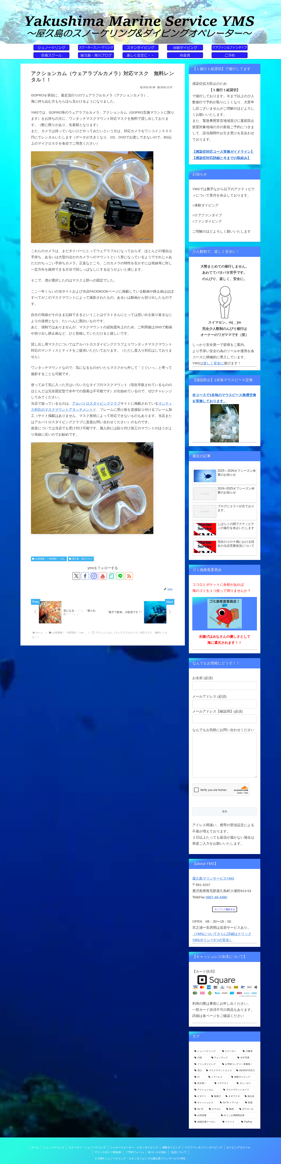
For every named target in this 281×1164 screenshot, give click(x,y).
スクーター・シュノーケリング (87, 1147)
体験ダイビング (171, 1147)
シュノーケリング (53, 1147)
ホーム (35, 1147)
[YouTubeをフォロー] (102, 576)
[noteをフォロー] (111, 576)
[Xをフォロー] (76, 576)
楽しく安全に (213, 363)
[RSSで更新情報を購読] (129, 576)
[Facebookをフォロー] (85, 576)
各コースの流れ (157, 1152)
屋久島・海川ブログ (82, 558)
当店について (179, 1152)
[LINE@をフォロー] (120, 576)
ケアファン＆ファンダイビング (203, 1147)
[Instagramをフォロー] (94, 576)
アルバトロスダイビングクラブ (96, 403)
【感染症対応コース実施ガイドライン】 (223, 152)
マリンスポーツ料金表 (107, 1152)
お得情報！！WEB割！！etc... (50, 558)
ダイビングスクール (238, 1147)
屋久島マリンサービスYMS (213, 878)
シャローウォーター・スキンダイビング (134, 1147)
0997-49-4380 (216, 897)
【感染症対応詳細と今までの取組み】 (221, 158)
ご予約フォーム (134, 1152)
